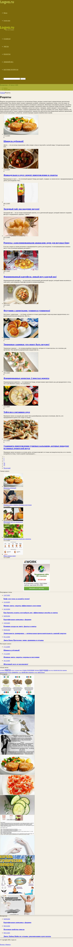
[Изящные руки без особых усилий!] (17, 854)
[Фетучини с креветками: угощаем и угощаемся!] (21, 303)
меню (20, 670)
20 (4, 465)
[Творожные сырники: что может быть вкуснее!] (21, 337)
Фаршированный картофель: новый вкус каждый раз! (30, 277)
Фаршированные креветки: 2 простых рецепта (26, 378)
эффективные (41, 672)
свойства (25, 672)
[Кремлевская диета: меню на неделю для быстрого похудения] (17, 754)
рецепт (10, 672)
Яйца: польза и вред (10, 556)
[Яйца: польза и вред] (13, 554)
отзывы (24, 670)
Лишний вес (8, 62)
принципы (64, 670)
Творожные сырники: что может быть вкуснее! (26, 344)
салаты (19, 672)
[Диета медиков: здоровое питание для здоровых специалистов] (17, 834)
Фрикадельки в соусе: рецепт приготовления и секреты (31, 175)
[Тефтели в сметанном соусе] (21, 405)
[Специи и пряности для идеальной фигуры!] (17, 694)
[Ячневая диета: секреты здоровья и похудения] (13, 503)
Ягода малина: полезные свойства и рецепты (17, 539)
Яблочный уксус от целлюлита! (13, 522)
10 (4, 463)
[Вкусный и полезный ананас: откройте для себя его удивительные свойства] (17, 874)
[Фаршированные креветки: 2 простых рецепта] (21, 371)
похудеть (50, 670)
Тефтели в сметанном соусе (17, 412)
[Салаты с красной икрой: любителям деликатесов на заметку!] (17, 794)
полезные (30, 670)
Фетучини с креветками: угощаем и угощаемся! (27, 310)
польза (37, 670)
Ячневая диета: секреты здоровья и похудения (18, 505)
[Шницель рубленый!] (21, 134)
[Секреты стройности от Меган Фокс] (17, 714)
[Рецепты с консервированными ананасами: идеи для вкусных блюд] (21, 236)
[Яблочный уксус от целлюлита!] (13, 520)
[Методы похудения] (7, 4)
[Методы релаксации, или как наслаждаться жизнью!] (17, 894)
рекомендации (4, 672)
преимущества (57, 670)
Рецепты (7, 54)
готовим (2, 670)
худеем (35, 672)
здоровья (17, 670)
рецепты (15, 672)
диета (7, 669)
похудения (43, 670)
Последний (7, 468)
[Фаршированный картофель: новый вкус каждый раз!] (21, 269)
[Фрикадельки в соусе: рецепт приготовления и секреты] (21, 168)
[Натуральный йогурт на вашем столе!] (17, 734)
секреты (31, 672)
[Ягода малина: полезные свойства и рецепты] (13, 537)
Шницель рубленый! (14, 141)
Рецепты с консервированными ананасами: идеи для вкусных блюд (36, 243)
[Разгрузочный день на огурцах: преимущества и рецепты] (17, 814)
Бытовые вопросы (11, 69)
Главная (7, 39)
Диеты (6, 46)
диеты (12, 670)
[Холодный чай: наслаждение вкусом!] (21, 202)
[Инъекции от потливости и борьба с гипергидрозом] (17, 914)
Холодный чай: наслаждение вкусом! (21, 209)
